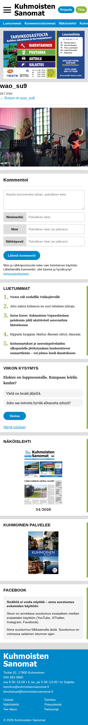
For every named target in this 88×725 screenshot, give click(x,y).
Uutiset (8, 699)
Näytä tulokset (14, 427)
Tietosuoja (51, 709)
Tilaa (81, 9)
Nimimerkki (14, 217)
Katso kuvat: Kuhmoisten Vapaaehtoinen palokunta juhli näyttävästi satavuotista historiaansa (39, 320)
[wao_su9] (44, 136)
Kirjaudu (66, 9)
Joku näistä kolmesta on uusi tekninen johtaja (42, 306)
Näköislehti (11, 704)
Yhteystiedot (53, 704)
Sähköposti (14, 241)
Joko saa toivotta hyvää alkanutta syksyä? (38, 403)
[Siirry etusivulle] (34, 9)
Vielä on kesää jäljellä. (23, 393)
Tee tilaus (10, 709)
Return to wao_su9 (17, 98)
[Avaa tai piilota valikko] (7, 9)
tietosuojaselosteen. (16, 273)
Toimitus (50, 699)
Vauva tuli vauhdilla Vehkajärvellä (35, 297)
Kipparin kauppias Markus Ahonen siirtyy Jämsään (45, 334)
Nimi (14, 229)
